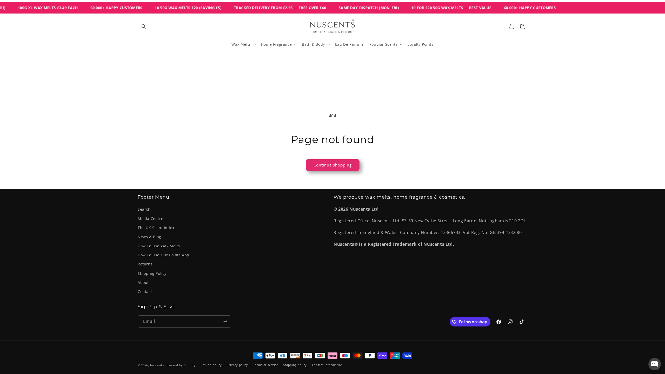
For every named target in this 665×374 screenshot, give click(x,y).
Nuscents (157, 365)
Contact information (327, 365)
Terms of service (265, 365)
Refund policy (211, 365)
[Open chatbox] (654, 364)
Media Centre (150, 218)
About (143, 282)
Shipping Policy (152, 273)
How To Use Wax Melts (159, 245)
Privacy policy (237, 365)
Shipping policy (295, 365)
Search (144, 209)
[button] (143, 26)
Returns (145, 264)
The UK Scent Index (156, 227)
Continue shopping (333, 165)
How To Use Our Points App (163, 254)
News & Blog (149, 236)
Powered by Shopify (180, 365)
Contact (145, 291)
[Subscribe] (225, 321)
